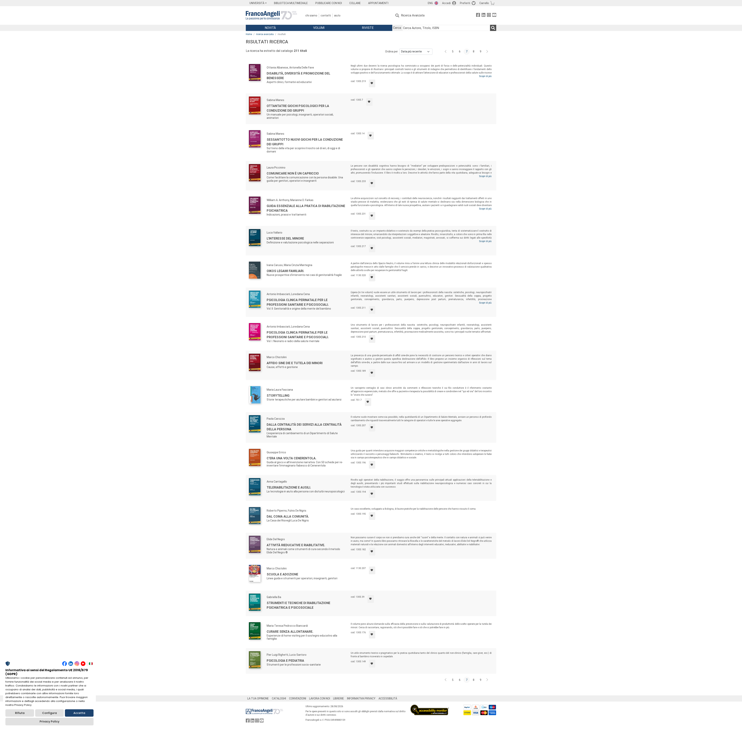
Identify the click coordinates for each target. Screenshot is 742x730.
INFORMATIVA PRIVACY (361, 698)
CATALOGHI (279, 698)
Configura (49, 713)
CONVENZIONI (297, 698)
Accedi (446, 3)
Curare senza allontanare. (290, 631)
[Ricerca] (493, 28)
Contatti (326, 15)
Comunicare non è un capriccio (293, 173)
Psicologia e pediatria (285, 660)
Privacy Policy (49, 721)
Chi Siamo (311, 15)
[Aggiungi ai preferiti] (372, 83)
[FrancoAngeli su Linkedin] (483, 15)
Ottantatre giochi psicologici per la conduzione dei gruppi (298, 108)
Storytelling (278, 395)
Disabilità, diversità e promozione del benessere (298, 76)
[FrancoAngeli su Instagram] (489, 15)
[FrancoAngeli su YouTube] (494, 15)
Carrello (484, 3)
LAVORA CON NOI (319, 698)
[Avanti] (487, 52)
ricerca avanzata (265, 34)
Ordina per (391, 51)
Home (249, 34)
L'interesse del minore (285, 238)
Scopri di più (485, 76)
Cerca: (397, 28)
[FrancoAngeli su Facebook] (478, 15)
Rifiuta (20, 713)
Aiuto (337, 15)
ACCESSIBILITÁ (388, 698)
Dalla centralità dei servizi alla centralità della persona (304, 427)
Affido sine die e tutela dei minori (294, 363)
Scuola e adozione (282, 574)
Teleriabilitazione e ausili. (289, 487)
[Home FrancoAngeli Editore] (271, 15)
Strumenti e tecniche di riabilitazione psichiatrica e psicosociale (298, 605)
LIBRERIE (338, 698)
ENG (430, 3)
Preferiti (465, 3)
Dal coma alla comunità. (288, 516)
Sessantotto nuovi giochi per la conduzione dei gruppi (305, 142)
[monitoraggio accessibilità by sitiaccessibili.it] (429, 707)
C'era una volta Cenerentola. (291, 458)
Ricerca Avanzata (413, 15)
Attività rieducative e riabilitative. (296, 545)
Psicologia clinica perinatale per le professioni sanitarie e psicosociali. (298, 302)
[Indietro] (446, 52)
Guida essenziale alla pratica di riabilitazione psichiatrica (306, 208)
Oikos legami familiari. (285, 271)
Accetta (79, 713)
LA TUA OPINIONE (258, 698)
